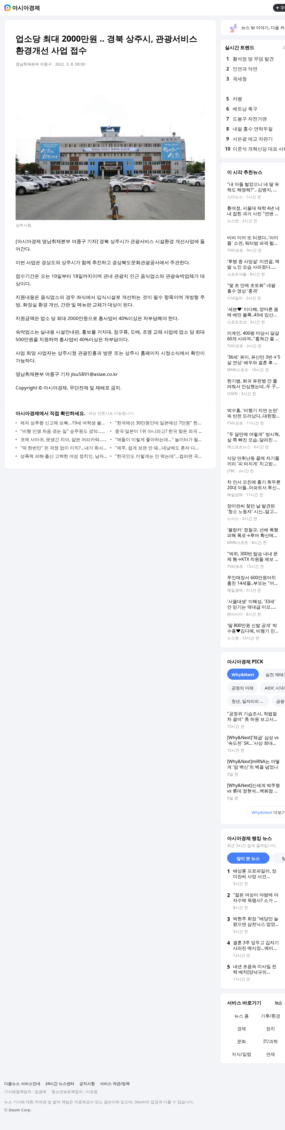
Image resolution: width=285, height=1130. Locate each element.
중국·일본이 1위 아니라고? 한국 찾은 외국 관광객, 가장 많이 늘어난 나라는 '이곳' (158, 431)
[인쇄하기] (199, 79)
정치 (270, 1029)
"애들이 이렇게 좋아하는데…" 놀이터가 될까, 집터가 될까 (158, 439)
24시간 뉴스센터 (59, 1083)
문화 (241, 1041)
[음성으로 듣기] (165, 79)
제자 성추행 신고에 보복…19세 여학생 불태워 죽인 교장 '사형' (63, 423)
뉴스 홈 (241, 1016)
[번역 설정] (177, 79)
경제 (241, 1029)
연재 (270, 1054)
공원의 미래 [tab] (243, 688)
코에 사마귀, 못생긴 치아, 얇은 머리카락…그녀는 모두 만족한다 (63, 439)
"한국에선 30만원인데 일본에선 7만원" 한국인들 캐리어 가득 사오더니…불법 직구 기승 (158, 423)
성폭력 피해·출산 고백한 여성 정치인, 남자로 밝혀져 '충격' (63, 456)
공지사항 (87, 1083)
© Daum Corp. (17, 1110)
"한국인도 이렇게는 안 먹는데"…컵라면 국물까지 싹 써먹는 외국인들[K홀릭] (158, 456)
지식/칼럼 (241, 1054)
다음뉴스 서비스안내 (22, 1083)
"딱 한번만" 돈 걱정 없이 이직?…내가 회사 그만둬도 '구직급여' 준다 (63, 448)
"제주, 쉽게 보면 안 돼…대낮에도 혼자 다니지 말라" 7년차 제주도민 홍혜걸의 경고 (158, 448)
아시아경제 (26, 8)
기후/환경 (270, 1016)
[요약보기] (154, 79)
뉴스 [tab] (278, 1002)
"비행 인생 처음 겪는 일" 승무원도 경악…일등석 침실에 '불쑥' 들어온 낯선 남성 (63, 431)
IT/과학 (270, 1041)
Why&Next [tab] (243, 674)
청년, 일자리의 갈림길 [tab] (250, 701)
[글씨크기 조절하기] (188, 79)
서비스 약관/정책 (115, 1083)
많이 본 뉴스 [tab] (248, 858)
